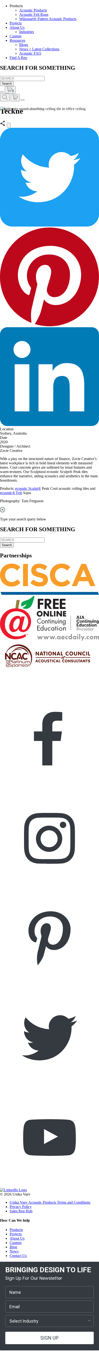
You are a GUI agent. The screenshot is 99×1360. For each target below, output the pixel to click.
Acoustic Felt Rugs (33, 14)
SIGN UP (49, 1338)
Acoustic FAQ (30, 53)
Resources (17, 40)
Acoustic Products (33, 10)
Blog (13, 1247)
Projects (16, 23)
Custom (15, 36)
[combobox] (48, 1321)
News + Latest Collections (39, 49)
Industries (26, 32)
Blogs (23, 45)
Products (16, 1230)
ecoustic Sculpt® (28, 488)
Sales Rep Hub (21, 1211)
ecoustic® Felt (11, 493)
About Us (17, 27)
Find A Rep (18, 58)
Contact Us (18, 1256)
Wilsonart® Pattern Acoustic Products (47, 19)
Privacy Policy (21, 1207)
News (14, 1251)
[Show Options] (89, 1321)
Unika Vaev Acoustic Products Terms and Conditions (50, 1202)
